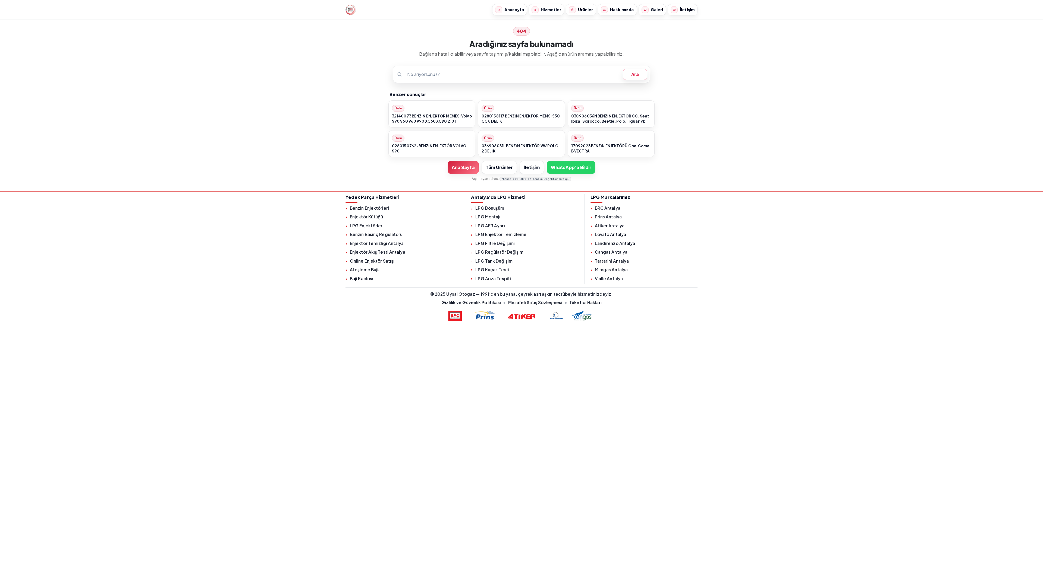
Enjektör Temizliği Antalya (377, 243)
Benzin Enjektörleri (369, 208)
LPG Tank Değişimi (494, 260)
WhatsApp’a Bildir (571, 167)
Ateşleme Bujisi (366, 269)
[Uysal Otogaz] (350, 10)
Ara (635, 74)
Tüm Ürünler (499, 167)
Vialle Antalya (609, 278)
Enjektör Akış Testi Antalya (377, 251)
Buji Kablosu (362, 278)
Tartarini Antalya (612, 260)
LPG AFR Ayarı (490, 225)
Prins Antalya (608, 216)
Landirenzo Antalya (615, 243)
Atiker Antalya (609, 225)
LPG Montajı (487, 216)
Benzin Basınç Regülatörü (376, 234)
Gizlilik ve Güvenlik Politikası (471, 302)
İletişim (532, 167)
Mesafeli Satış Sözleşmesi (535, 302)
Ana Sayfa (463, 167)
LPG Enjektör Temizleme (500, 234)
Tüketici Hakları (585, 302)
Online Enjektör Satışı (372, 260)
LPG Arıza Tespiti (493, 278)
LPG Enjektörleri (367, 225)
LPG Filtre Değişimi (495, 243)
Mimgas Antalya (611, 269)
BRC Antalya (607, 208)
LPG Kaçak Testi (492, 269)
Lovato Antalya (610, 234)
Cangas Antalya (611, 251)
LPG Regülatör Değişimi (499, 251)
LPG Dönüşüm (489, 208)
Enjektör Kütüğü (366, 216)
